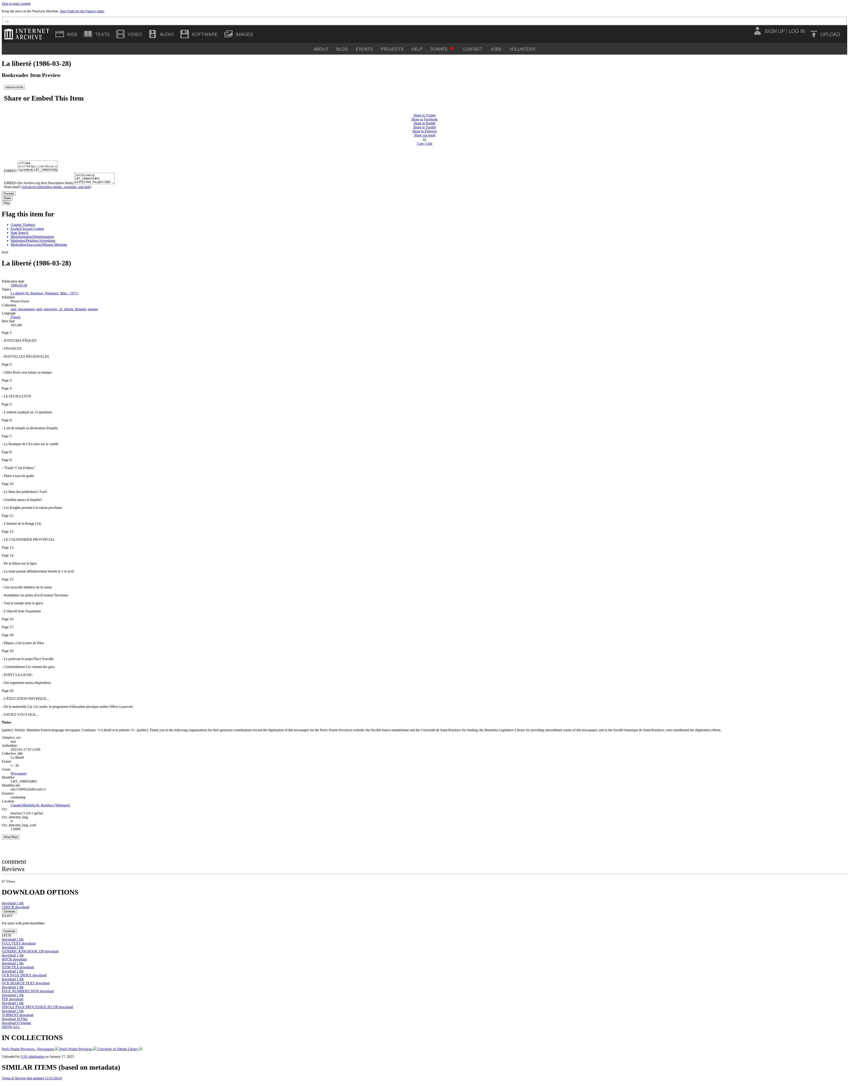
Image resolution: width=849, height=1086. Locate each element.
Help (417, 49)
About (321, 49)
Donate (439, 49)
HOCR (14, 959)
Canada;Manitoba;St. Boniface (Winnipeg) (40, 805)
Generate (9, 911)
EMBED (10, 171)
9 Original (16, 1023)
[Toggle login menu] (757, 30)
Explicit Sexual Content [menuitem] (27, 229)
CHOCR (15, 907)
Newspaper (19, 773)
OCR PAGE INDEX (24, 975)
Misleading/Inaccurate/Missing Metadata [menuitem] (39, 244)
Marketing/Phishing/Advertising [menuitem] (33, 240)
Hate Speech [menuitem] (19, 233)
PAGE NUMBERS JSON (28, 991)
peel (39, 309)
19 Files (15, 1019)
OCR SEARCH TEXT (26, 983)
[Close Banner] (7, 21)
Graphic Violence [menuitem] (23, 225)
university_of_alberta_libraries (65, 309)
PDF (12, 999)
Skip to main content (16, 4)
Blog (342, 49)
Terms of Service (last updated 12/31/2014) (32, 1078)
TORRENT (17, 1015)
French (15, 317)
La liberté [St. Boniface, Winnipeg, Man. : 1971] (44, 293)
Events (364, 49)
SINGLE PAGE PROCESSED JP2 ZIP (37, 1007)
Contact (473, 49)
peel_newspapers (22, 309)
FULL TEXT (19, 943)
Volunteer (522, 49)
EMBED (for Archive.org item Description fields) (38, 183)
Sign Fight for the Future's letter (82, 11)
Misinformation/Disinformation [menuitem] (32, 237)
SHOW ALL (11, 1027)
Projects (392, 49)
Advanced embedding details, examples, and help (55, 187)
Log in (797, 30)
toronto (93, 309)
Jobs (496, 49)
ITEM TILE (18, 967)
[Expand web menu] (67, 34)
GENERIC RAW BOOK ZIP (30, 951)
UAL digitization (33, 1056)
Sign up (775, 30)
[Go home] (28, 34)
